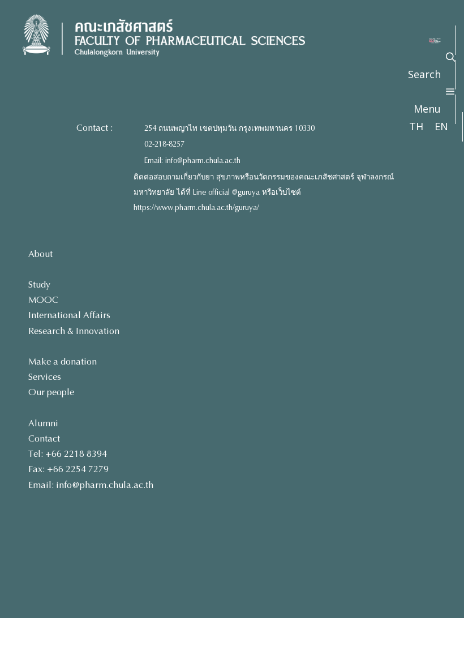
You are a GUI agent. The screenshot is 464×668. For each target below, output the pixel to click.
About (40, 254)
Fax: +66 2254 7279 (68, 469)
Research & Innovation (73, 331)
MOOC (43, 299)
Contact (44, 438)
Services (44, 376)
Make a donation (62, 361)
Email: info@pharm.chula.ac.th (192, 160)
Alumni (43, 423)
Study (39, 284)
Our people (51, 392)
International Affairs (69, 315)
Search (424, 74)
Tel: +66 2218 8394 (67, 453)
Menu (427, 108)
